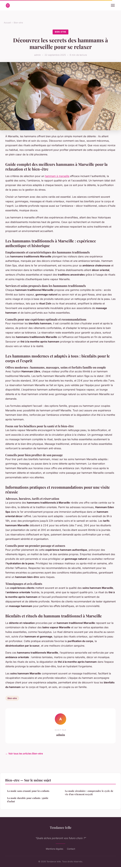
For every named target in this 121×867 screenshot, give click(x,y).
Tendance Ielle (60, 827)
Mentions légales (54, 848)
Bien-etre (18, 22)
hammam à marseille (57, 176)
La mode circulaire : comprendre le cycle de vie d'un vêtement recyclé (89, 792)
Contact (71, 848)
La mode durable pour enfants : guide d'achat (27, 799)
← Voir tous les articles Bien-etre (24, 753)
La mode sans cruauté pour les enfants (28, 790)
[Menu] (113, 5)
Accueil (7, 22)
